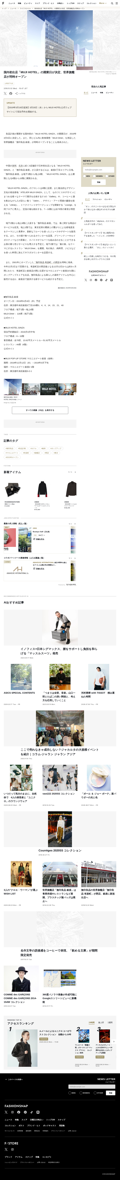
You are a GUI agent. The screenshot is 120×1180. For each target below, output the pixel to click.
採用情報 (20, 1131)
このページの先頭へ (15, 1079)
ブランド (8, 1157)
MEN (88, 176)
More (101, 3)
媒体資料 (28, 1131)
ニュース (12, 3)
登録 (98, 182)
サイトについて (10, 1131)
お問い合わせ (72, 1131)
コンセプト (47, 1157)
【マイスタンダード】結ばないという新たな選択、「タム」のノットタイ (100, 245)
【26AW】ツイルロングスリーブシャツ (71, 505)
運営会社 (37, 1131)
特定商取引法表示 (54, 1162)
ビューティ (28, 3)
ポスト (21, 1126)
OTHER (111, 176)
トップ (4, 8)
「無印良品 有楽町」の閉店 (47, 262)
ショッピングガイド (11, 1162)
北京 (21, 166)
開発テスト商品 (10, 504)
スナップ (80, 3)
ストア (37, 3)
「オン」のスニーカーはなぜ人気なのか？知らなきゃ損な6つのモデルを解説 (100, 209)
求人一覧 (22, 524)
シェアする (21, 93)
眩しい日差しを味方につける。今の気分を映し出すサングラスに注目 (100, 257)
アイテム (18, 1157)
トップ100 (70, 3)
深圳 (14, 166)
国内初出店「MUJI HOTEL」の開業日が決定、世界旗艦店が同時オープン (59, 8)
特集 (19, 3)
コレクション (91, 3)
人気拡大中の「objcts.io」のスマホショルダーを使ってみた (99, 222)
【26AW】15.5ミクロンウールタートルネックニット (42, 506)
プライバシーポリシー (58, 1131)
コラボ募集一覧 (36, 558)
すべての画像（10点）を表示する (40, 410)
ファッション (97, 199)
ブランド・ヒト (48, 3)
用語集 (62, 1126)
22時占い (60, 3)
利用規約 (45, 1131)
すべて (86, 92)
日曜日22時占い (36, 1120)
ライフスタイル (25, 8)
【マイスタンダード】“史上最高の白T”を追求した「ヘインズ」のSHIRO (99, 234)
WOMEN (99, 176)
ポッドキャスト (49, 1126)
